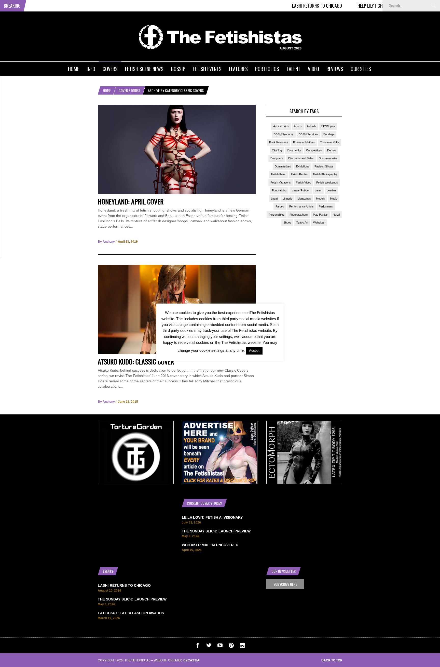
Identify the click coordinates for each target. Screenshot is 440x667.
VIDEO (313, 69)
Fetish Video (303, 182)
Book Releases (278, 142)
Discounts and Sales (301, 158)
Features (238, 69)
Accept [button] (254, 350)
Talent (293, 69)
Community (294, 150)
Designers (276, 158)
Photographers (299, 214)
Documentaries (328, 158)
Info (91, 69)
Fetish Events (207, 69)
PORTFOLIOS (267, 69)
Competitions (314, 150)
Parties (280, 206)
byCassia (191, 660)
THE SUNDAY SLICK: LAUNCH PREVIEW (216, 531)
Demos (331, 150)
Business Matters (304, 142)
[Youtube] (220, 647)
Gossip (178, 69)
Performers (326, 206)
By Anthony (106, 241)
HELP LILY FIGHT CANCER (363, 5)
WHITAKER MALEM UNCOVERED (210, 545)
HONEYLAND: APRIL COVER (130, 201)
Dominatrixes (283, 166)
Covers (110, 69)
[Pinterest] (231, 647)
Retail (336, 214)
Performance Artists (301, 206)
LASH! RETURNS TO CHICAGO (301, 5)
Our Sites (361, 69)
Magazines (304, 198)
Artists (298, 126)
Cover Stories (129, 90)
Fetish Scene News (144, 69)
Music (333, 198)
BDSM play (328, 126)
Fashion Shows (324, 166)
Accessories (281, 126)
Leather (331, 190)
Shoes (287, 222)
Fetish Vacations (280, 182)
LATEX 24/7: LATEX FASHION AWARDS (131, 613)
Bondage (328, 134)
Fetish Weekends (327, 182)
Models (320, 198)
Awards (311, 126)
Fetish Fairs (278, 174)
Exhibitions (302, 166)
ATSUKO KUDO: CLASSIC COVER (136, 362)
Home (73, 69)
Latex (318, 190)
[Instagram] (242, 647)
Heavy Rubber (301, 190)
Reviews (334, 69)
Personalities (276, 214)
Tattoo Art (302, 222)
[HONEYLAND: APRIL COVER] (177, 193)
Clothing (277, 150)
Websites (319, 222)
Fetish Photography (325, 174)
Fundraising (279, 190)
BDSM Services (308, 134)
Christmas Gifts (329, 142)
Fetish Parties (299, 174)
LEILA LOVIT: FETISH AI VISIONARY (212, 517)
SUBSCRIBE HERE (285, 584)
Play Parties (320, 214)
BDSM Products (284, 134)
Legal (274, 198)
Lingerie (287, 198)
